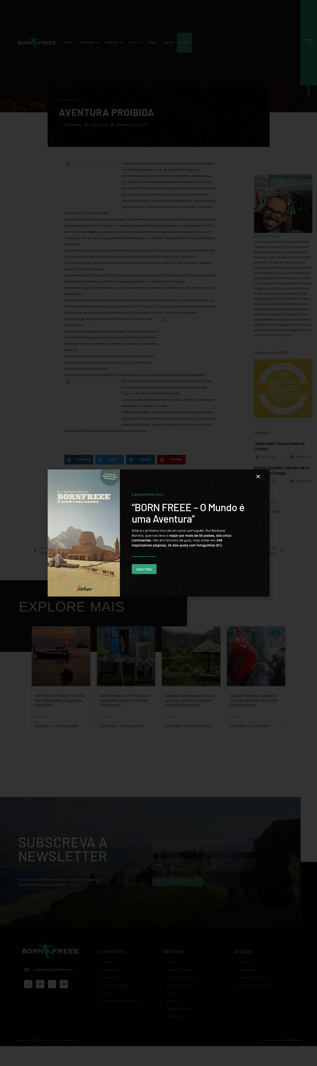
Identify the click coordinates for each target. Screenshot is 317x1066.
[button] (258, 476)
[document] (158, 533)
